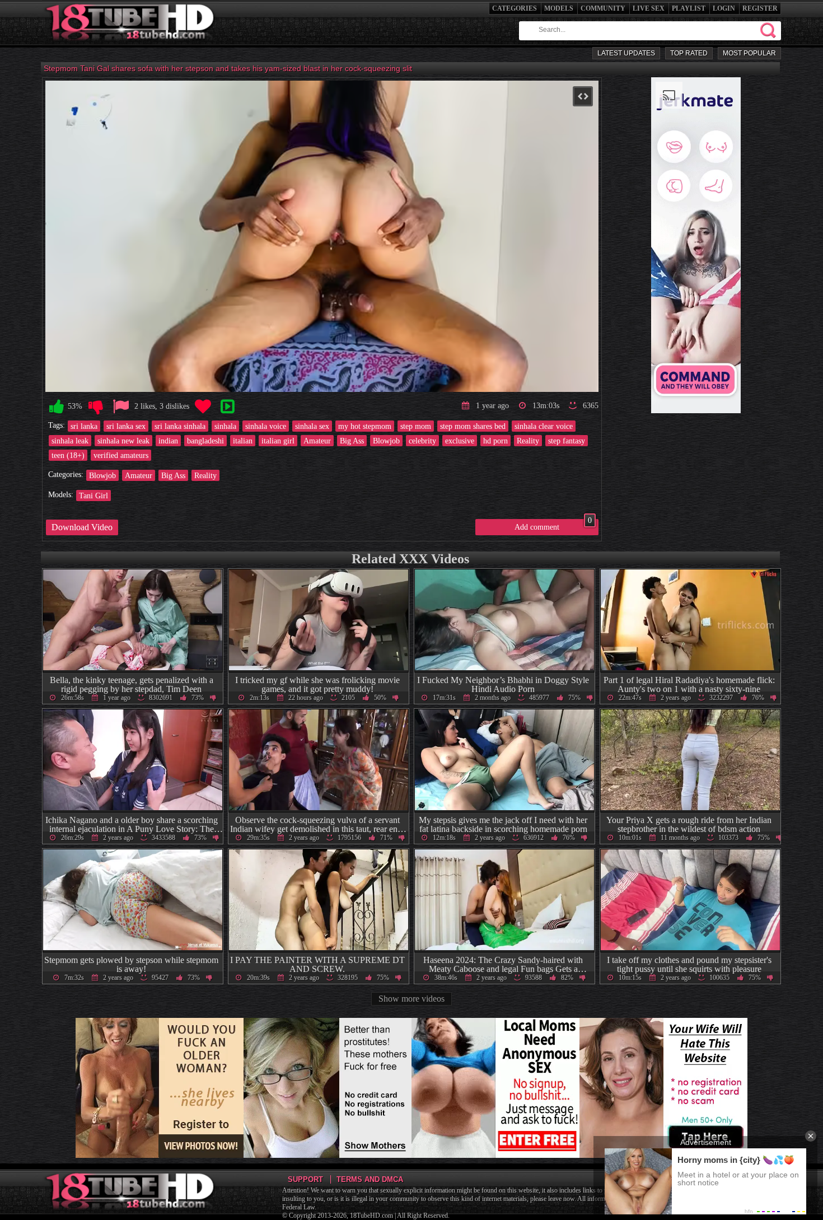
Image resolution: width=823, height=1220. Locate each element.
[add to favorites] (202, 407)
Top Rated (689, 53)
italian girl (277, 440)
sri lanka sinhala (180, 426)
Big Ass (352, 440)
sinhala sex (312, 426)
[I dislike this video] (96, 407)
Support (305, 1179)
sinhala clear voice (544, 426)
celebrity (422, 440)
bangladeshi (205, 440)
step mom (415, 426)
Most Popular (749, 53)
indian (168, 440)
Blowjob (386, 440)
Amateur (317, 440)
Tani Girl (93, 495)
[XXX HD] (130, 44)
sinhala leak (70, 440)
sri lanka (84, 426)
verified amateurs (120, 455)
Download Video (82, 527)
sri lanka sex (126, 426)
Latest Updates (626, 53)
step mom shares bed (473, 426)
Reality (528, 440)
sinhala (225, 426)
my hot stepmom (364, 426)
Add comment (553, 525)
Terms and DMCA (369, 1179)
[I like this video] (56, 407)
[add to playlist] (227, 407)
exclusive (459, 440)
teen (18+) (68, 455)
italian (242, 440)
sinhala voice (265, 426)
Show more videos (411, 998)
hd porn (495, 440)
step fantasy (566, 440)
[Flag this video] (121, 407)
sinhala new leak (123, 440)
